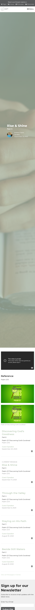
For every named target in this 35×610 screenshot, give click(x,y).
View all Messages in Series (11, 575)
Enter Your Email (7, 602)
